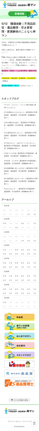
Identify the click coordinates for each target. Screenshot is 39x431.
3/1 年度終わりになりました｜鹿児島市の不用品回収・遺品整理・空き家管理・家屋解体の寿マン (20, 115)
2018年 (6, 245)
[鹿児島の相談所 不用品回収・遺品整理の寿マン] (19, 4)
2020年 (7, 219)
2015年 (6, 285)
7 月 (34, 223)
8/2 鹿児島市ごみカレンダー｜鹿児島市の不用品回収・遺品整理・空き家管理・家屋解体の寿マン (21, 181)
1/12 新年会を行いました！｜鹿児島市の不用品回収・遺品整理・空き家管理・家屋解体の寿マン (20, 135)
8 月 (28, 250)
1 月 (34, 214)
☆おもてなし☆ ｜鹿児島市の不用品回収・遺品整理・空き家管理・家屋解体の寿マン (20, 190)
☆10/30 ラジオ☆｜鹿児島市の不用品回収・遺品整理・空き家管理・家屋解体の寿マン (20, 162)
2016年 (6, 271)
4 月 (16, 227)
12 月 (4, 223)
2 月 (28, 214)
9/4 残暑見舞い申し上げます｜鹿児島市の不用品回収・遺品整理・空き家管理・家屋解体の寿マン (21, 171)
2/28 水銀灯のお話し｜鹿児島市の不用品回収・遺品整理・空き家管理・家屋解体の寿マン (20, 125)
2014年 (6, 298)
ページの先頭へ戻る (21, 400)
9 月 (22, 223)
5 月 (10, 254)
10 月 (16, 250)
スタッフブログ (10, 98)
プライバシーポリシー (15, 421)
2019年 (6, 232)
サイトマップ (27, 421)
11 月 (10, 263)
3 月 (22, 241)
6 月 (4, 254)
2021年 (6, 206)
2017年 (6, 258)
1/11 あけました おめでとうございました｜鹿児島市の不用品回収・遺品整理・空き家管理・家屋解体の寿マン (20, 145)
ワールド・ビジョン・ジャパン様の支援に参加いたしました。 (20, 106)
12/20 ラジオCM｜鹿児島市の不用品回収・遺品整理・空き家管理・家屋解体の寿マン (20, 154)
